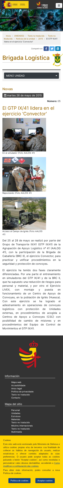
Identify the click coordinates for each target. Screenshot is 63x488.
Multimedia (16, 432)
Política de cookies (19, 480)
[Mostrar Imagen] (24, 134)
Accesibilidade (18, 385)
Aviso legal (16, 388)
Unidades (15, 413)
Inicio (8, 36)
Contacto (15, 398)
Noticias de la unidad (25, 38)
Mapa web (16, 382)
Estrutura (15, 416)
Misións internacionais (22, 425)
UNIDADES (19, 36)
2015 (40, 38)
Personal (15, 410)
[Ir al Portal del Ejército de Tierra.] (31, 19)
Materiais (15, 419)
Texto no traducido (36, 36)
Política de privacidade (22, 391)
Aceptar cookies (45, 480)
